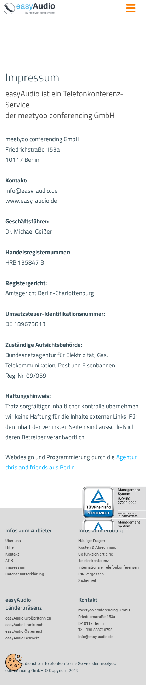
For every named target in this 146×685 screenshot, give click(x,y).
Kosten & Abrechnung (97, 547)
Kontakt (12, 554)
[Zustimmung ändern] (13, 662)
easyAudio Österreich (24, 631)
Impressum (15, 567)
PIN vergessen (91, 574)
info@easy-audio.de (95, 636)
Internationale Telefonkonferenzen (108, 567)
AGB (9, 560)
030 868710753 (99, 630)
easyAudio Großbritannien (28, 618)
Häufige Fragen (91, 540)
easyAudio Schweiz (22, 638)
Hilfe (9, 547)
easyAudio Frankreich (24, 624)
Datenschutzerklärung (24, 574)
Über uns (13, 540)
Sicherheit (87, 580)
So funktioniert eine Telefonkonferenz (95, 557)
